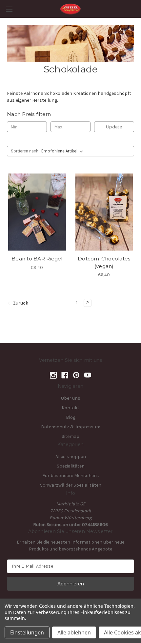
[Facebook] (64, 375)
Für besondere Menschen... (70, 475)
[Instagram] (53, 375)
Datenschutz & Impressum (70, 427)
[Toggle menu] (9, 9)
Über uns (70, 398)
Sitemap (70, 436)
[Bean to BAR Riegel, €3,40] (37, 212)
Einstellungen (27, 632)
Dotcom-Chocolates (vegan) (104, 262)
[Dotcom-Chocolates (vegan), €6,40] (104, 212)
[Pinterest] (76, 375)
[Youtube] (87, 375)
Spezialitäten (71, 466)
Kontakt (70, 408)
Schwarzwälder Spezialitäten (70, 485)
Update (114, 126)
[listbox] (63, 151)
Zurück (20, 303)
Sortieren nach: (25, 150)
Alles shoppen (70, 456)
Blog (70, 417)
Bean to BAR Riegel (37, 258)
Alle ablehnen (74, 632)
